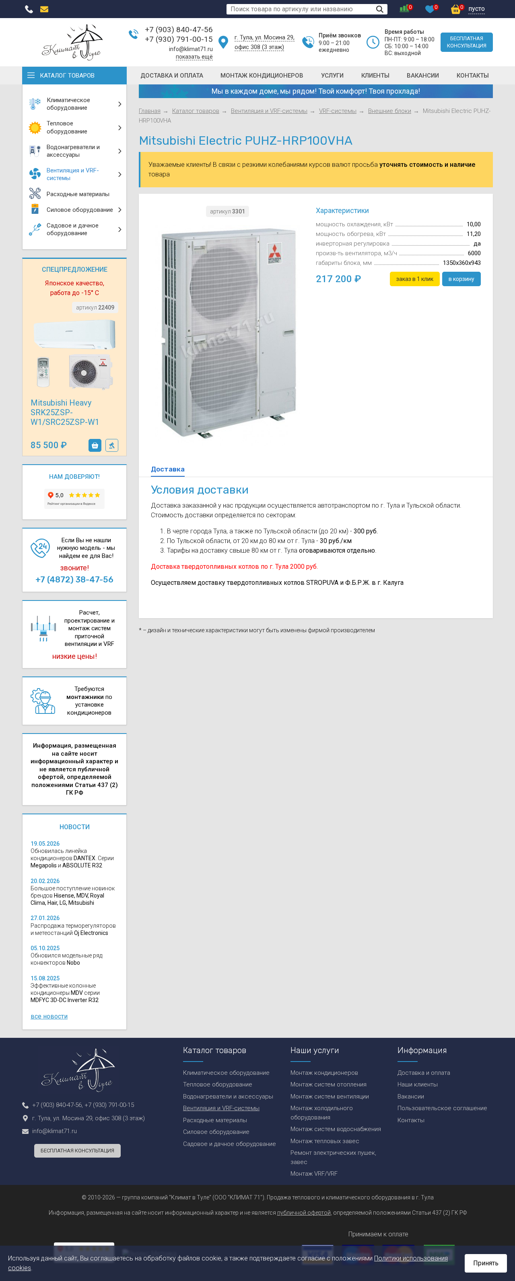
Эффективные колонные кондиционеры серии (65, 992)
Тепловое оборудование (217, 1084)
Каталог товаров (67, 75)
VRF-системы (337, 111)
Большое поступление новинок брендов (73, 895)
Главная (150, 111)
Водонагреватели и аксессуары (228, 1096)
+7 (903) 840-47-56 (179, 29)
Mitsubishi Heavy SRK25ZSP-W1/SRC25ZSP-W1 (65, 412)
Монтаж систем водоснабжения (335, 1129)
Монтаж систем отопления (328, 1084)
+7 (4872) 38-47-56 (74, 579)
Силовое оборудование (216, 1131)
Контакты (473, 75)
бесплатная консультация (466, 42)
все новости (49, 1016)
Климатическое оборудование (226, 1072)
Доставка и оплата (171, 75)
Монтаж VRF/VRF (314, 1173)
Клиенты (375, 75)
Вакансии (423, 75)
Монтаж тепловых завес (324, 1141)
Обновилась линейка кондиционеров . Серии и (72, 858)
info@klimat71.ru (191, 49)
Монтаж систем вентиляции (329, 1096)
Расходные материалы (215, 1120)
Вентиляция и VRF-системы (269, 111)
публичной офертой (304, 1212)
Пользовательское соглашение (442, 1108)
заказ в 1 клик (111, 445)
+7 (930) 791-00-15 (179, 39)
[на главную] (72, 42)
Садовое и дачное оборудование (229, 1144)
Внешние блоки (389, 111)
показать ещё (194, 56)
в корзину (95, 445)
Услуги (332, 75)
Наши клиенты (418, 1084)
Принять (486, 1263)
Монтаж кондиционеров (261, 75)
